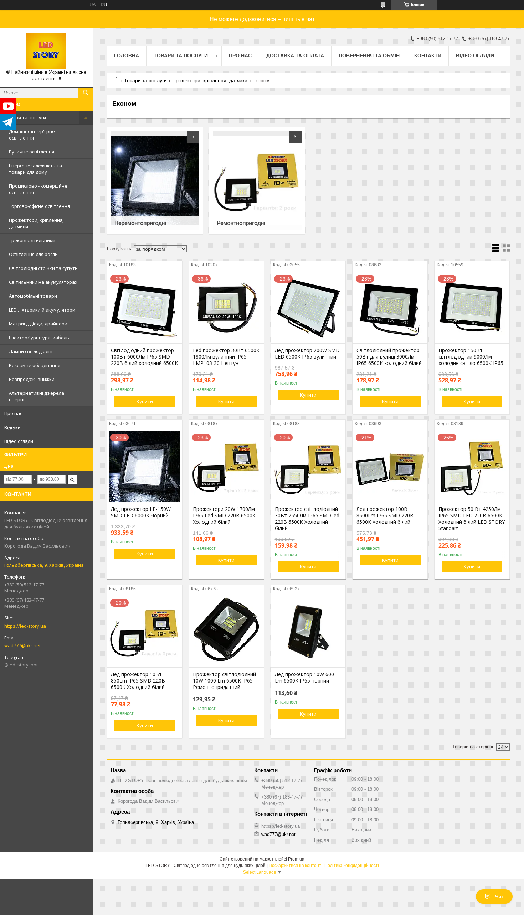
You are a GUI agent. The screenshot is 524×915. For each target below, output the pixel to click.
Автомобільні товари (33, 296)
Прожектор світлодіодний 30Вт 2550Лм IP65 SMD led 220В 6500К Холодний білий (307, 519)
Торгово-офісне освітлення (39, 206)
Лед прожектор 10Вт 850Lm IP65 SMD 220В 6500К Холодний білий (138, 680)
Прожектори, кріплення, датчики (36, 223)
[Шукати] (85, 92)
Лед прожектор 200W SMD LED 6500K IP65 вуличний (307, 353)
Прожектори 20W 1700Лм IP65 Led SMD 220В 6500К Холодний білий (224, 515)
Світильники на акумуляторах (43, 282)
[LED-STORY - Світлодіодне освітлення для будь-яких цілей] (46, 51)
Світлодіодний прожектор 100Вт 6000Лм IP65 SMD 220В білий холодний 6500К (144, 356)
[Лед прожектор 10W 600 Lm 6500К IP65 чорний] (308, 631)
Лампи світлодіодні (30, 351)
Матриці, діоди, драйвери (38, 323)
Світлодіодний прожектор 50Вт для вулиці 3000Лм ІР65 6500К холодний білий (389, 356)
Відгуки (12, 427)
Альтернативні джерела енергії (36, 396)
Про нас (13, 413)
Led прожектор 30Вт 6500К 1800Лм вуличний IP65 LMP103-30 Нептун (226, 356)
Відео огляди (18, 441)
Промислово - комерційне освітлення (38, 189)
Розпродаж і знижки (32, 379)
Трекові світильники (32, 240)
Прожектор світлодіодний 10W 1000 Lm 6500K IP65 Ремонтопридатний (224, 680)
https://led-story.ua (25, 626)
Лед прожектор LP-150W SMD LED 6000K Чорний (141, 512)
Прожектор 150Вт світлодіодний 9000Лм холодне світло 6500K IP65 (470, 356)
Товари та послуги (25, 117)
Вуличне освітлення (31, 151)
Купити (145, 401)
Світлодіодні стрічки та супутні (44, 268)
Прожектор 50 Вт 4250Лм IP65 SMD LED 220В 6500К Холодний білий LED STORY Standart (471, 519)
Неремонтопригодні (140, 223)
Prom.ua (296, 859)
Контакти (427, 55)
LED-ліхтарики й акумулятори (42, 310)
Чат (499, 896)
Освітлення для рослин (35, 254)
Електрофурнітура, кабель (39, 337)
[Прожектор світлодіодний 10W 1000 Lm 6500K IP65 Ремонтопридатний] (226, 631)
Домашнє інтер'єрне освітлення (32, 134)
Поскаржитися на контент (295, 865)
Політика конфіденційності (351, 865)
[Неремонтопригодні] (155, 180)
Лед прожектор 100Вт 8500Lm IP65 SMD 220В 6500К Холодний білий (384, 515)
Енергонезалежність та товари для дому (35, 168)
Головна (126, 55)
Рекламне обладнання (34, 365)
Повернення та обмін (369, 55)
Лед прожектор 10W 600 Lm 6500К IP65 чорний (304, 677)
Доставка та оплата (295, 55)
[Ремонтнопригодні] (257, 180)
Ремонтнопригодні (241, 223)
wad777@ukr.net (22, 645)
